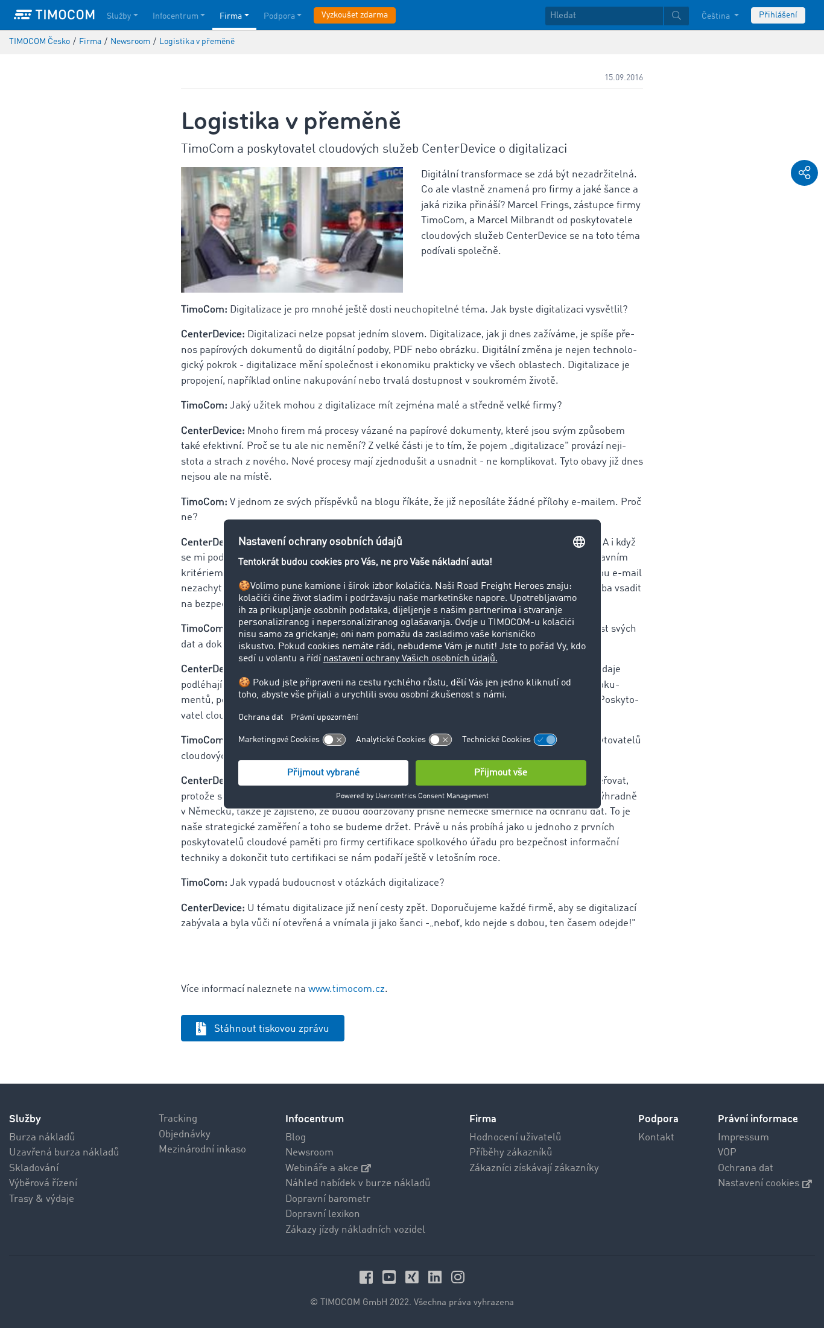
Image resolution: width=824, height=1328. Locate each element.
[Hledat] (676, 16)
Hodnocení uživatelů (515, 1138)
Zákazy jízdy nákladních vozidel (355, 1230)
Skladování (34, 1168)
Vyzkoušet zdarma (355, 15)
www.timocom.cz (346, 989)
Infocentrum (175, 16)
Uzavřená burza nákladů (64, 1153)
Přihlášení (778, 15)
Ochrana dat (745, 1168)
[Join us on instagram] (457, 1277)
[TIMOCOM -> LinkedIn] (436, 1277)
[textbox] (617, 16)
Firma (231, 16)
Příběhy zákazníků (511, 1153)
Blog (295, 1138)
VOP (727, 1153)
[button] (804, 173)
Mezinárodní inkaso (202, 1150)
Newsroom (309, 1153)
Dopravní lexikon (322, 1214)
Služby (119, 16)
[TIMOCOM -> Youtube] (390, 1277)
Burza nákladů (42, 1138)
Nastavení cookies (758, 1183)
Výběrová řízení (43, 1183)
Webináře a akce (321, 1168)
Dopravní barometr (327, 1199)
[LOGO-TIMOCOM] (54, 15)
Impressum (743, 1138)
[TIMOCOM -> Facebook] (368, 1277)
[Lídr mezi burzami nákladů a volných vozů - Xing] (413, 1277)
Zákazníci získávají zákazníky (534, 1168)
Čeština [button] (717, 16)
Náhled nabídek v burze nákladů (358, 1183)
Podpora (279, 16)
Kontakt (656, 1138)
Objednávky (185, 1134)
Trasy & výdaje (41, 1199)
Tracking (178, 1119)
